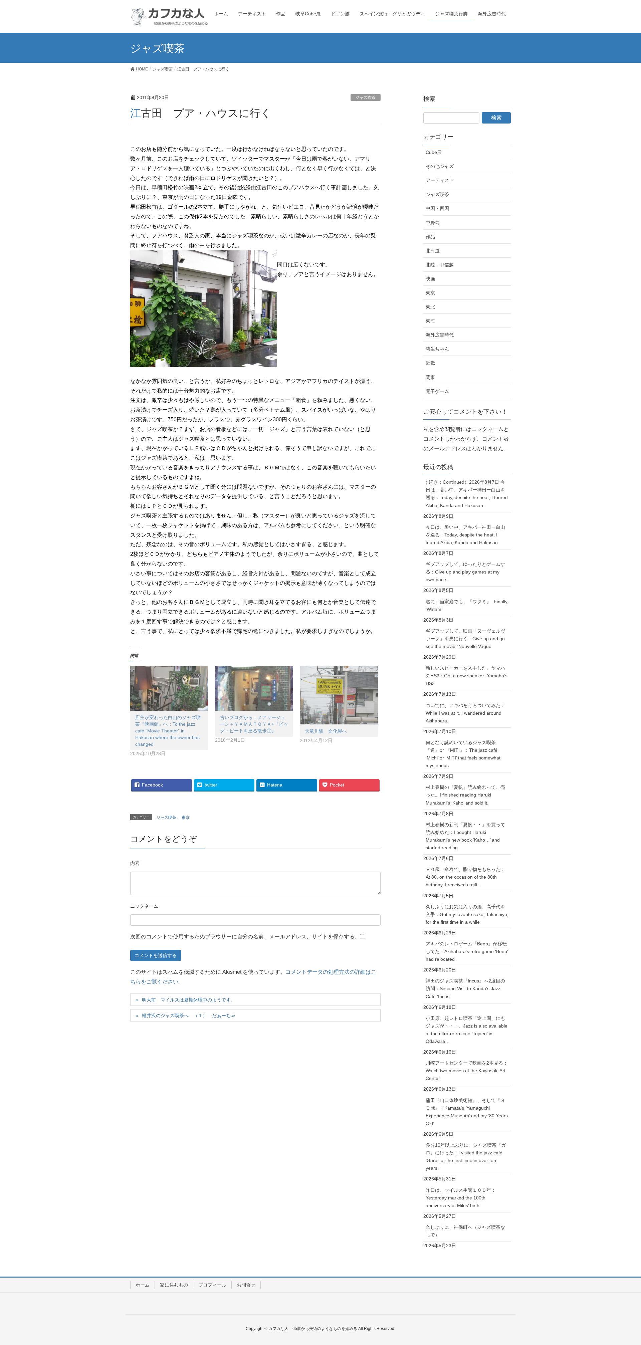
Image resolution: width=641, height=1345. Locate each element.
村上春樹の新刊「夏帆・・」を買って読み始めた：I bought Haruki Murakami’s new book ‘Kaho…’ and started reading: (465, 836)
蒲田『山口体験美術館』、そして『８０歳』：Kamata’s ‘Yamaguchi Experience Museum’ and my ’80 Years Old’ (467, 1112)
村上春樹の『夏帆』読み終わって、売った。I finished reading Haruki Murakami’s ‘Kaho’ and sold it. (465, 794)
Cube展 (434, 152)
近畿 (430, 363)
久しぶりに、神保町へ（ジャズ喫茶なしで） (465, 1231)
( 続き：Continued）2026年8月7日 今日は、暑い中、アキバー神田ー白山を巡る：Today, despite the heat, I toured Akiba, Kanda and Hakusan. (467, 493)
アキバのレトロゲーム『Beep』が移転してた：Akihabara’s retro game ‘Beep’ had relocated (467, 951)
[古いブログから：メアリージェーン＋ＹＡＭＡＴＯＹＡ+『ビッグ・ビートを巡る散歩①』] (254, 688)
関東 (430, 377)
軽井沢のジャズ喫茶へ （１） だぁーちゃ (188, 1015)
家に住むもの (174, 1285)
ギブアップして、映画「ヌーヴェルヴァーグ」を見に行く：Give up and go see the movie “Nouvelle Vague (465, 638)
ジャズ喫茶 (366, 97)
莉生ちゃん (437, 349)
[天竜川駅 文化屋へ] (339, 695)
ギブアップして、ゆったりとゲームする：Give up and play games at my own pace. (465, 572)
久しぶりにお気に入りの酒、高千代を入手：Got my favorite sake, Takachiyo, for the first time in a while (467, 914)
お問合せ (246, 1285)
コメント (135, 864)
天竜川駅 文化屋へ (326, 731)
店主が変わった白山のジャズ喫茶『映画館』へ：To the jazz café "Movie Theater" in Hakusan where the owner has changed (168, 731)
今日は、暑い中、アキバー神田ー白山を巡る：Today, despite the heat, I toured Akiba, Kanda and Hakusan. (465, 534)
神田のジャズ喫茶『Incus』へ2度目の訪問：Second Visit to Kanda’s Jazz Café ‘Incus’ (465, 988)
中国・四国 (437, 208)
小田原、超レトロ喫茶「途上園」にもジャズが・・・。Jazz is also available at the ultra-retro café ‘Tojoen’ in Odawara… (466, 1030)
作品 (430, 236)
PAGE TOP (620, 1299)
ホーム (143, 1285)
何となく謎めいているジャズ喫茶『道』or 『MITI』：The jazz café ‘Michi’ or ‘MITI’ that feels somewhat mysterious (463, 754)
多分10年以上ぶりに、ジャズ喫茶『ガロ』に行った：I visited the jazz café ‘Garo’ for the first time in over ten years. (466, 1156)
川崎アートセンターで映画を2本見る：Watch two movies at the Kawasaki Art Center (467, 1070)
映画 (430, 278)
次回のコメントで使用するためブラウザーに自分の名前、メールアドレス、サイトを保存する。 (245, 936)
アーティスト (440, 180)
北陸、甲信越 (440, 264)
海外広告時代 (440, 335)
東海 (430, 320)
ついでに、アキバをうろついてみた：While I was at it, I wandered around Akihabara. (465, 713)
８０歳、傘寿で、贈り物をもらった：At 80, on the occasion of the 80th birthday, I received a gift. (465, 877)
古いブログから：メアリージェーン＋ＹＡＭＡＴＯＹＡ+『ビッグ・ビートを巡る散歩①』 (254, 724)
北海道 (433, 250)
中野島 (433, 222)
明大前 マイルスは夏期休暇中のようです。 (188, 999)
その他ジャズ (440, 166)
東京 (186, 817)
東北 (430, 306)
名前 (144, 907)
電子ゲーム (437, 391)
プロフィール (212, 1285)
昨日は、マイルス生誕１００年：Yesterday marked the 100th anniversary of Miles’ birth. (461, 1197)
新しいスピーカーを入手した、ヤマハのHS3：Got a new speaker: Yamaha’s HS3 (466, 675)
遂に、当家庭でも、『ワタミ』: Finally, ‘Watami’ (467, 605)
